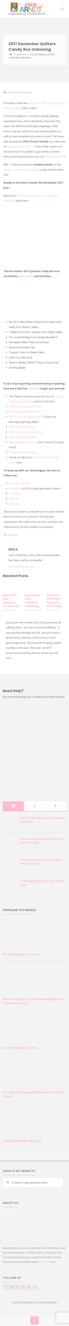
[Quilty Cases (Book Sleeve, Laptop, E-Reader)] (10, 822)
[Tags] (55, 806)
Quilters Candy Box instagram (21, 169)
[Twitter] (29, 1287)
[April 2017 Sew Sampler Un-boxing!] (13, 586)
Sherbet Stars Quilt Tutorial (25, 406)
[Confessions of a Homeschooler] (26, 9)
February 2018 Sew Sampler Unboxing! (53, 600)
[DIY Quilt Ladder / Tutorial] (34, 935)
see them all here (54, 156)
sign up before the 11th (21, 146)
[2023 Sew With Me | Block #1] (34, 1121)
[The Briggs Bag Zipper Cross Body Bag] (10, 885)
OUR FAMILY (44, 1261)
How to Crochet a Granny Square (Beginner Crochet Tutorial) (33, 1001)
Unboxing (26, 92)
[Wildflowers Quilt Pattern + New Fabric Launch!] (10, 864)
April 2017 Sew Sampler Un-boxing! (11, 600)
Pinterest (14, 503)
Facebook (15, 493)
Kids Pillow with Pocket (22, 437)
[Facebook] (5, 1287)
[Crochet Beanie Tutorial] (34, 1028)
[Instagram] (11, 1287)
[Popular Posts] (34, 806)
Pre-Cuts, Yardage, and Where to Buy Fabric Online (33, 1094)
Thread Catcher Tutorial (23, 452)
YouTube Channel (19, 483)
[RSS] (35, 1287)
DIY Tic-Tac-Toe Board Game (26, 416)
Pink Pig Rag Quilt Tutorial (24, 411)
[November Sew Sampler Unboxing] (35, 586)
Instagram (15, 488)
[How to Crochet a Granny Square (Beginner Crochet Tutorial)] (34, 979)
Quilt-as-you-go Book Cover (26, 432)
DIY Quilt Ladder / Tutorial (21, 954)
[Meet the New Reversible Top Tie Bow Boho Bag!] (10, 843)
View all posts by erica (21, 566)
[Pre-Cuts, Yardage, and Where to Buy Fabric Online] (34, 1073)
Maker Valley (26, 276)
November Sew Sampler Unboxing (32, 600)
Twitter (13, 498)
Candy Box (21, 54)
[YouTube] (23, 1287)
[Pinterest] (17, 1287)
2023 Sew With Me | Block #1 (22, 1141)
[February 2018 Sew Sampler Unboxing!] (56, 586)
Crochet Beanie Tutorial (20, 1048)
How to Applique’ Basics (23, 442)
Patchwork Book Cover (22, 427)
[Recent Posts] (13, 806)
